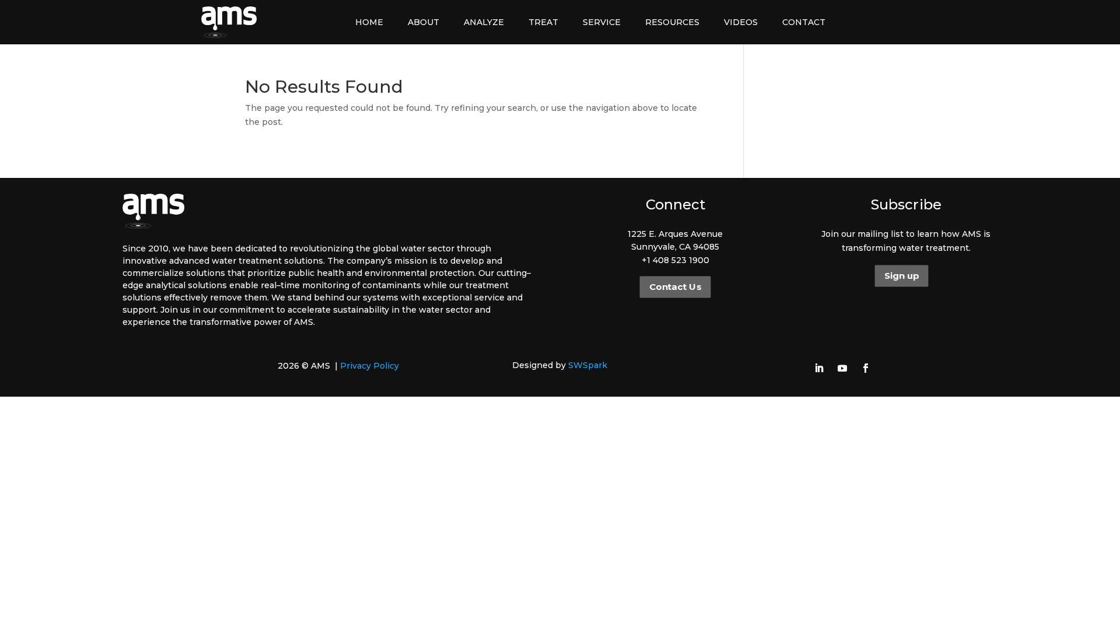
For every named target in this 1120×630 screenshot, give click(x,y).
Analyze (484, 22)
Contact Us (675, 287)
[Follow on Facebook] (865, 368)
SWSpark (587, 365)
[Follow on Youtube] (842, 368)
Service (602, 22)
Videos (741, 22)
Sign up (901, 276)
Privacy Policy (369, 365)
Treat (543, 22)
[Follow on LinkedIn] (819, 368)
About (423, 22)
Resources (672, 22)
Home (369, 22)
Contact (803, 22)
